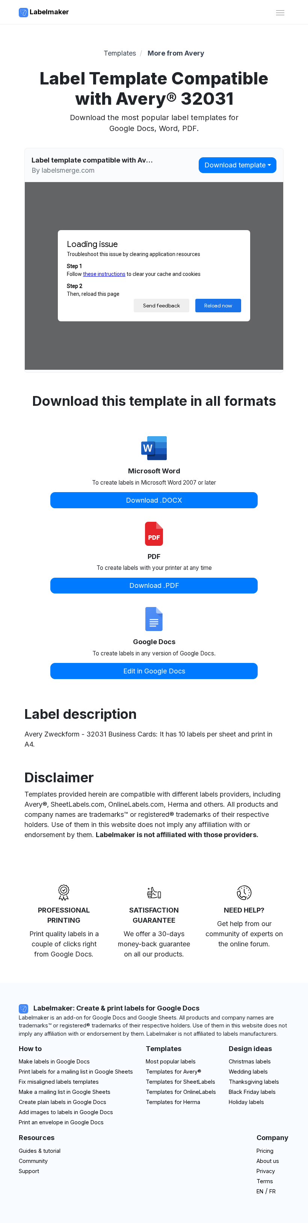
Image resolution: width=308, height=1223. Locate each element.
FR (272, 1191)
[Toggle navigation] (280, 12)
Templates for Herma (173, 1102)
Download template (235, 165)
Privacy (266, 1171)
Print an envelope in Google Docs (61, 1122)
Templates (120, 53)
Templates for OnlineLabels (181, 1092)
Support (29, 1171)
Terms (265, 1181)
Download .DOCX (154, 500)
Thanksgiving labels (254, 1081)
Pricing (265, 1151)
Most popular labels (171, 1061)
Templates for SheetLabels (180, 1081)
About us (268, 1161)
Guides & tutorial (39, 1151)
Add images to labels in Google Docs (66, 1112)
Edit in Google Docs (154, 671)
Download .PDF (154, 585)
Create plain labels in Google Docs (62, 1102)
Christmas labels (250, 1061)
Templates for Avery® (173, 1071)
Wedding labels (248, 1071)
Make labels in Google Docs (54, 1061)
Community (33, 1161)
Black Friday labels (252, 1092)
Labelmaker (48, 12)
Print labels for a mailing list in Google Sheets (76, 1071)
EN (260, 1191)
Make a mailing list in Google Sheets (64, 1092)
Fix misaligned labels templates (59, 1081)
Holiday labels (246, 1102)
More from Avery (176, 53)
